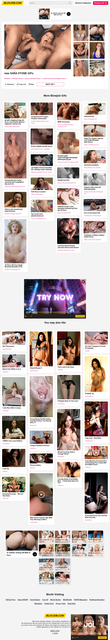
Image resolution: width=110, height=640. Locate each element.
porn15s (32, 468)
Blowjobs (38, 604)
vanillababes (34, 522)
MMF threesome (64, 122)
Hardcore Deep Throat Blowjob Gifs (68, 162)
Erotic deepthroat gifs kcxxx (41, 146)
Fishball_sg (89, 393)
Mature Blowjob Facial (33, 78)
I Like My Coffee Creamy (12, 408)
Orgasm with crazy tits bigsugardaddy (92, 188)
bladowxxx (33, 425)
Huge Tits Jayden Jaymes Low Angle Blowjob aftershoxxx (93, 140)
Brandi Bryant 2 (36, 368)
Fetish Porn (49, 604)
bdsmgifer (33, 448)
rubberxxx (5, 372)
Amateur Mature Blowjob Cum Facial (40, 122)
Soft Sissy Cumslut (38, 192)
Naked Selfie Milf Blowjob (12, 126)
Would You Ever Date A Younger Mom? (66, 453)
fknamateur (61, 456)
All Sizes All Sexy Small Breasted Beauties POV (13, 266)
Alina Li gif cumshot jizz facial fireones (14, 210)
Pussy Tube (61, 604)
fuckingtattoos (89, 396)
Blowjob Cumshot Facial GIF (13, 214)
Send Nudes (35, 600)
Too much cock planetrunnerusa (37, 215)
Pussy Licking (35, 465)
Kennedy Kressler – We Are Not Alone (13, 495)
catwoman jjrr (89, 116)
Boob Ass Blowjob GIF (90, 119)
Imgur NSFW (23, 600)
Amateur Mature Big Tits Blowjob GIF (93, 192)
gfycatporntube (7, 349)
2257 (58, 631)
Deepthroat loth (63, 180)
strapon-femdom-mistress (40, 445)
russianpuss (61, 404)
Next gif (50, 84)
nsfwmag (60, 369)
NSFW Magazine (80, 600)
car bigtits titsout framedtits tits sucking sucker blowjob (41, 168)
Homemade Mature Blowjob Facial (15, 186)
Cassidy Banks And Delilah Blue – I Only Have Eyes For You (68, 481)
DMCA (52, 631)
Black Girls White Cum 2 (12, 369)
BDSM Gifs (67, 600)
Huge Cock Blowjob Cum (91, 145)
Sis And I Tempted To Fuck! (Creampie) (95, 347)
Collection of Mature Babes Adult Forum (94, 236)
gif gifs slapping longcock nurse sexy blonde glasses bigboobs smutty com (15, 122)
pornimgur (6, 410)
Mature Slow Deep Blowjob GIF (67, 183)
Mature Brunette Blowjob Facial (54, 78)
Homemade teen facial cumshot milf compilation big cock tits (14, 182)
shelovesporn (34, 371)
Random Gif (99, 3)
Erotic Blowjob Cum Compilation (40, 149)
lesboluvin (61, 485)
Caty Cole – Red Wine (93, 438)
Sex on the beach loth (92, 213)
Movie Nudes (55, 600)
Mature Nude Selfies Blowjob (92, 239)
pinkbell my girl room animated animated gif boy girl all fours (67, 208)
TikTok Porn (10, 600)
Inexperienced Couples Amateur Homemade (39, 117)
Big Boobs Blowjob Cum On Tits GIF (41, 172)
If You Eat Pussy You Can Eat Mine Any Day (96, 516)
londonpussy (89, 441)
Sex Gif (45, 600)
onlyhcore (5, 498)
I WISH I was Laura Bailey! (12, 441)
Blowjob (7, 78)
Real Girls (72, 604)
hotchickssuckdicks (91, 165)
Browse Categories (83, 3)
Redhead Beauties (97, 600)
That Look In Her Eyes (66, 367)
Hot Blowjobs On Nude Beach (92, 215)
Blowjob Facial (17, 78)
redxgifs (87, 351)
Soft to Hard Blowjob (37, 194)
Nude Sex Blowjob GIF (64, 213)
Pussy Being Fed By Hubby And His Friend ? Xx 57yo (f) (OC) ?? (40, 421)
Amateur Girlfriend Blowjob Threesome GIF (65, 125)
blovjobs (5, 471)
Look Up (6, 469)
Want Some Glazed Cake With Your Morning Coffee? (41, 518)
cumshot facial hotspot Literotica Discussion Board (68, 246)
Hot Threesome (8, 346)
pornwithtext (6, 443)
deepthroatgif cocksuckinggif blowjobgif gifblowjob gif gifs (67, 157)
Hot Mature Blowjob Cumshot (66, 250)
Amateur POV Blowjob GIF (12, 269)
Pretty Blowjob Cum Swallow (92, 167)
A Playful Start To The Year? (68, 401)
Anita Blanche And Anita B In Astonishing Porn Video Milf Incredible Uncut (96, 462)
